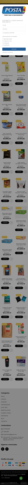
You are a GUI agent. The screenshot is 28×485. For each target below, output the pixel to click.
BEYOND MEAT (8, 39)
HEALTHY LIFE (8, 41)
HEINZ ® (6, 43)
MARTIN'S (6, 45)
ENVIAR (14, 49)
